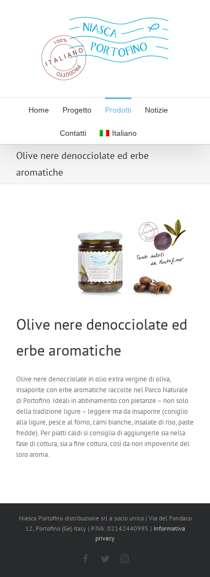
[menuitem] (39, 109)
